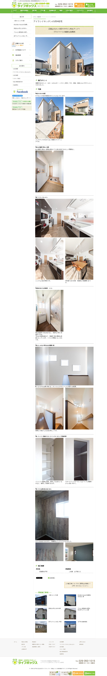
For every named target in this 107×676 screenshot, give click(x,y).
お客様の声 (52, 11)
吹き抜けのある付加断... (21, 24)
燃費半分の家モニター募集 (38, 644)
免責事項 (15, 85)
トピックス (79, 11)
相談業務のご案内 (36, 646)
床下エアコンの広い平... (21, 36)
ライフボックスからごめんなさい (22, 72)
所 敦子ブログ (52, 646)
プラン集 (42, 11)
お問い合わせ (82, 641)
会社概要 (15, 68)
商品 (61, 11)
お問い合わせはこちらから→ (80, 585)
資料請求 (81, 644)
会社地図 (15, 75)
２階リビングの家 (19, 20)
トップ (15, 11)
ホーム (15, 641)
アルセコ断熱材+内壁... (21, 32)
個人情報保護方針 (18, 81)
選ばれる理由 (25, 11)
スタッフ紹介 (69, 11)
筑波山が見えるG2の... (20, 28)
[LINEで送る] (51, 577)
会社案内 (90, 11)
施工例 (34, 11)
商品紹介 (34, 641)
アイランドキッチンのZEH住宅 (47, 21)
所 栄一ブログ (52, 644)
